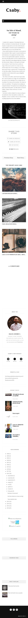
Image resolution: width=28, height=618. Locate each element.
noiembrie (10, 478)
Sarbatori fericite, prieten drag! (18, 402)
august (9, 482)
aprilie (9, 486)
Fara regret (16, 413)
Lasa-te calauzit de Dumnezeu (18, 425)
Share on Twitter (15, 141)
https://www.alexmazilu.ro (15, 120)
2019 (8, 467)
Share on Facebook (14, 138)
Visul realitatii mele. (9, 224)
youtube (8, 361)
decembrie (10, 475)
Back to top (21, 616)
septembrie (10, 480)
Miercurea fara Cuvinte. (13, 586)
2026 (8, 453)
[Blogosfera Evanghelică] (14, 526)
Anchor (14, 361)
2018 (8, 469)
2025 (8, 456)
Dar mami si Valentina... (16, 435)
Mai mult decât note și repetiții (18, 394)
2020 (8, 464)
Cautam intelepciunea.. (10, 193)
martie (9, 488)
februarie (10, 491)
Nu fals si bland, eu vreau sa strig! (15, 496)
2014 (8, 503)
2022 (8, 460)
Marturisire (16, 149)
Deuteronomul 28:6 (9, 380)
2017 (8, 471)
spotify (21, 361)
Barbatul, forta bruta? (13, 493)
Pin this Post (15, 145)
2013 (8, 505)
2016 (8, 473)
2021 (8, 462)
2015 (8, 501)
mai (9, 484)
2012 (8, 508)
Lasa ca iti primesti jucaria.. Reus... (14, 254)
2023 (8, 458)
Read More (20, 342)
